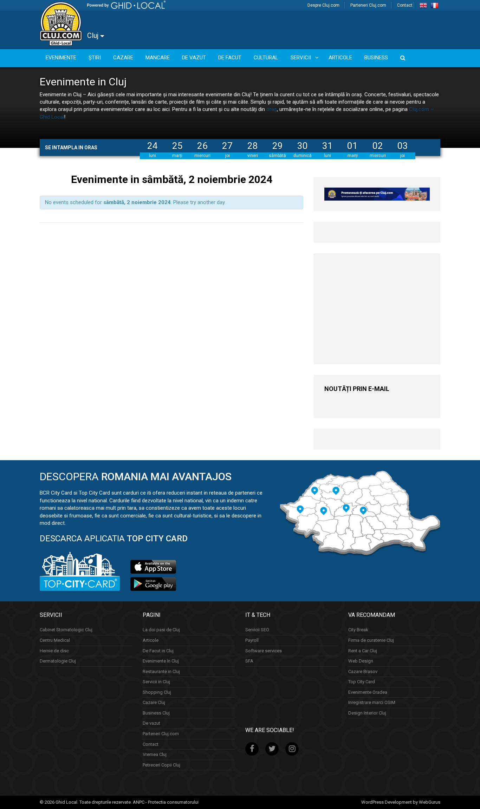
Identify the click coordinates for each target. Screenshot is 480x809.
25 (177, 146)
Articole (150, 640)
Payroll (252, 640)
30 (302, 146)
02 (377, 146)
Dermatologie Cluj (58, 661)
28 (252, 146)
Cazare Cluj (154, 702)
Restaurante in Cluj (161, 671)
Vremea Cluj (155, 754)
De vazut (151, 723)
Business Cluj (156, 713)
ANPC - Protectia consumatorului (166, 802)
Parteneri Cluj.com (368, 5)
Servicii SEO (257, 629)
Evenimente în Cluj (161, 661)
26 (202, 146)
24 (152, 146)
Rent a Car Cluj (362, 650)
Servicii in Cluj (156, 681)
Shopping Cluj (157, 692)
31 (327, 146)
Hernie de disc (54, 650)
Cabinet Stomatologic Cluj (66, 629)
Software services (263, 650)
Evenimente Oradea (367, 692)
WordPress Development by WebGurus (400, 802)
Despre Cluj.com (323, 5)
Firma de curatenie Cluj (371, 640)
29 (277, 146)
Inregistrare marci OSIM (371, 702)
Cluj (93, 35)
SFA (249, 661)
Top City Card (361, 681)
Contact (405, 5)
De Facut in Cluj (158, 650)
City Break (358, 629)
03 (402, 146)
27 (227, 146)
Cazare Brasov (362, 671)
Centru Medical (55, 640)
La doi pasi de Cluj (161, 629)
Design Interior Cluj (367, 713)
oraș (271, 109)
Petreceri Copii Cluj (161, 765)
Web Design (360, 661)
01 (352, 146)
